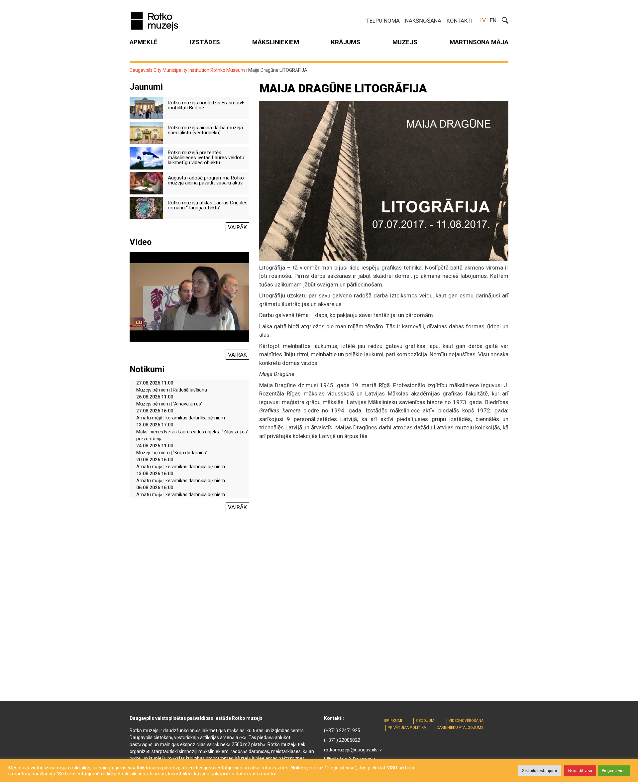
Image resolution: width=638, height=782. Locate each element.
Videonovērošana (466, 721)
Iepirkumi (393, 721)
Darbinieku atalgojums (460, 728)
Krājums (345, 42)
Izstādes (205, 42)
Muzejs (404, 42)
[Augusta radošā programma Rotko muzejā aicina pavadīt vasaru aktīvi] (146, 182)
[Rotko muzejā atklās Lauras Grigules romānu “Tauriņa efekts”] (146, 207)
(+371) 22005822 (342, 740)
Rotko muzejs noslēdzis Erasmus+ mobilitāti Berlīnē (206, 105)
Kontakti (460, 20)
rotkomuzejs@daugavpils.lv (353, 749)
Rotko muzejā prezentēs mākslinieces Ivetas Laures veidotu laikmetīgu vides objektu (206, 158)
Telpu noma (383, 20)
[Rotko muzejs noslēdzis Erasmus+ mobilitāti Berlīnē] (146, 107)
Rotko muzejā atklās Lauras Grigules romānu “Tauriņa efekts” (208, 205)
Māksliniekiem (275, 42)
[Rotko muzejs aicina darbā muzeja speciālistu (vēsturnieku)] (146, 132)
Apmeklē (144, 42)
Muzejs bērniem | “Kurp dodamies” (172, 452)
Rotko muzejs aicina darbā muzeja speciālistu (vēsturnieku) (205, 130)
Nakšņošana (423, 20)
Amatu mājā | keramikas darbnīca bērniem (180, 417)
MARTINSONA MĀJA (479, 42)
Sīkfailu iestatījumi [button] (539, 770)
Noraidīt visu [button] (580, 770)
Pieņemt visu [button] (614, 770)
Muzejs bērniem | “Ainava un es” (169, 403)
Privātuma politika (406, 728)
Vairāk (237, 227)
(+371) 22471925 (342, 730)
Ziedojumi (425, 721)
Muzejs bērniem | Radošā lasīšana (171, 389)
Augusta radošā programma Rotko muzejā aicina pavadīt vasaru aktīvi (206, 180)
